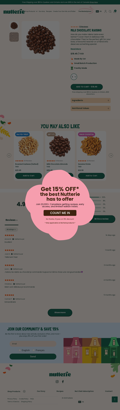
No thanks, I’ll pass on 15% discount (60, 218)
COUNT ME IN (60, 213)
